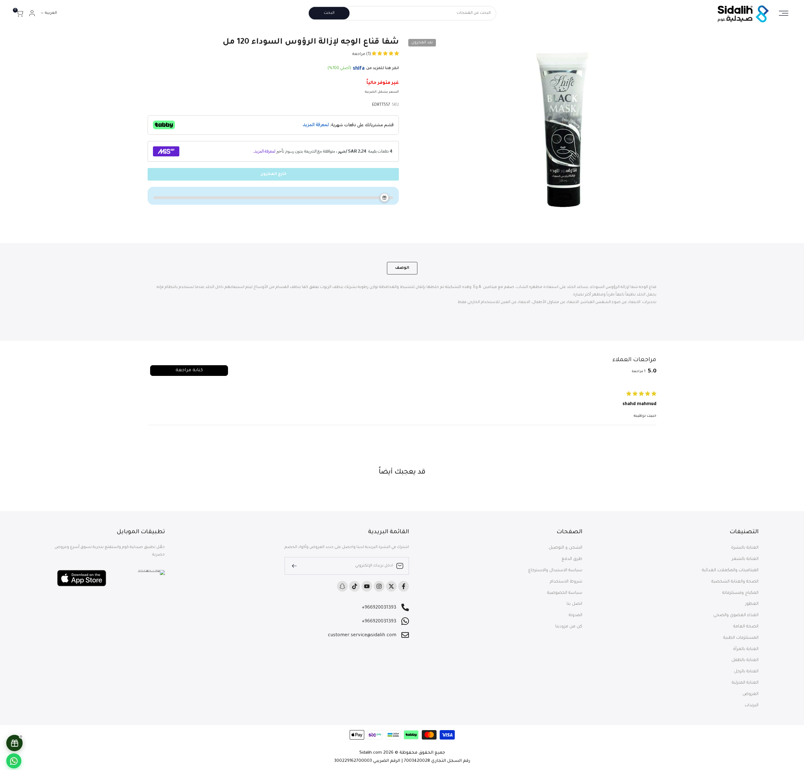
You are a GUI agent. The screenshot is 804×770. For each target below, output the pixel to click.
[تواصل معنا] (13, 760)
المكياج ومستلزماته (740, 593)
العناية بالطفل (744, 660)
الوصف (402, 268)
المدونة (575, 615)
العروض (750, 694)
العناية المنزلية (745, 683)
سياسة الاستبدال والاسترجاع (555, 570)
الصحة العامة (745, 626)
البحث (329, 13)
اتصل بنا (574, 604)
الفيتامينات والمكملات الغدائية (730, 570)
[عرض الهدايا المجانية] (14, 743)
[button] (385, 54)
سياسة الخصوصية (564, 593)
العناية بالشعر (745, 559)
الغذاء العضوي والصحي (735, 615)
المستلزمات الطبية (740, 638)
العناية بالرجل (746, 671)
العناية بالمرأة (745, 649)
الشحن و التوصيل (565, 547)
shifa (359, 69)
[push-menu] (783, 13)
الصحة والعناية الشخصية (734, 581)
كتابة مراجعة (189, 370)
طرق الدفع (572, 559)
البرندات (751, 705)
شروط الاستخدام (566, 581)
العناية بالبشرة (744, 547)
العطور (751, 604)
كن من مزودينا (568, 626)
